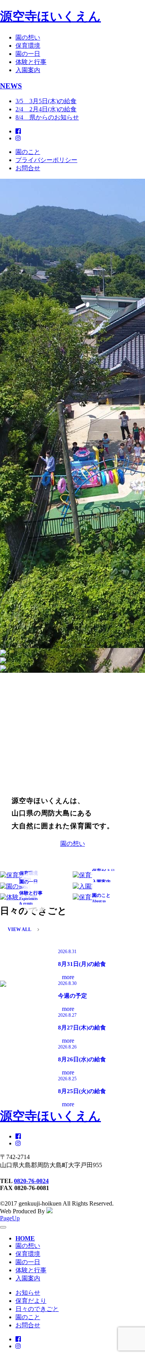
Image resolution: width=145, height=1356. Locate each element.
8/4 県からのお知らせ (47, 117)
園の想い (27, 37)
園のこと (27, 152)
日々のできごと (37, 1309)
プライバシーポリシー (46, 160)
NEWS (11, 86)
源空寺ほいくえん (50, 16)
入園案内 (27, 70)
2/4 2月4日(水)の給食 (46, 109)
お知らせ (27, 1292)
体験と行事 (30, 62)
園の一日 (27, 53)
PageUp (10, 1218)
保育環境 (27, 45)
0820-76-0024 (31, 1181)
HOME (25, 1238)
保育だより (30, 1300)
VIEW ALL (19, 929)
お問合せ (27, 168)
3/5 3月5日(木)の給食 (46, 101)
